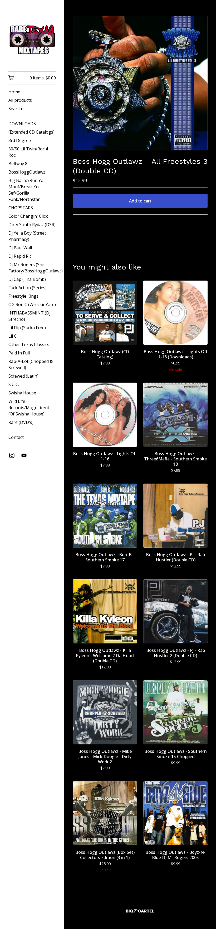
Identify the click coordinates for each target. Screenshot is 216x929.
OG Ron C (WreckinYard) (32, 304)
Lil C (12, 336)
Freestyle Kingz (23, 296)
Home (14, 92)
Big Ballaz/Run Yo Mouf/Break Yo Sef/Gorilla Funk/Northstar (25, 189)
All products (20, 100)
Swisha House (22, 393)
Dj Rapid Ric (19, 256)
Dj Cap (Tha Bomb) (27, 279)
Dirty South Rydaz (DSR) (32, 224)
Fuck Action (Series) (27, 288)
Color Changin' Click (28, 216)
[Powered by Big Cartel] (140, 911)
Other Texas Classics (28, 344)
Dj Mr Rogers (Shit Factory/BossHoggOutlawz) (32, 268)
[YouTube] (24, 455)
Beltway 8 (17, 163)
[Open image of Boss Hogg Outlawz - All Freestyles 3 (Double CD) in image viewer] (140, 83)
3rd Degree (19, 140)
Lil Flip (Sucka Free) (27, 328)
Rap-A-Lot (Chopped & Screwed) (30, 364)
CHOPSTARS (20, 208)
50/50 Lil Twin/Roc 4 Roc (28, 152)
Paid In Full (19, 353)
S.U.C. (13, 384)
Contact (16, 437)
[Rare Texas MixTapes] (32, 39)
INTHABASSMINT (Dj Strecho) (29, 316)
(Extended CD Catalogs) (31, 132)
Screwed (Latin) (23, 376)
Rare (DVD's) (20, 422)
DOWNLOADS (22, 123)
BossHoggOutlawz (26, 172)
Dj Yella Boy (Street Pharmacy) (27, 236)
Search (15, 108)
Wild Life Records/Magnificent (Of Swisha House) (28, 407)
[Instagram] (11, 455)
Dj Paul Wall (20, 248)
